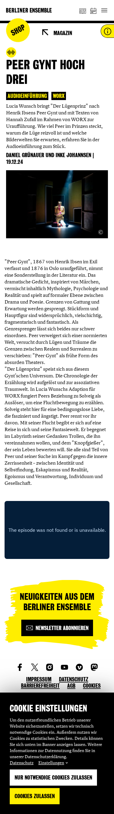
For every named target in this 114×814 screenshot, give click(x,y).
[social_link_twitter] (34, 667)
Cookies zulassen (35, 796)
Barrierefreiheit (40, 686)
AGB (71, 686)
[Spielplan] (94, 10)
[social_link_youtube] (64, 667)
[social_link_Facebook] (19, 667)
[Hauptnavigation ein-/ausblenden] (104, 10)
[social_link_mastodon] (94, 667)
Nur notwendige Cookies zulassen (53, 777)
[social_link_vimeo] (79, 667)
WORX (58, 96)
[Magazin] (83, 10)
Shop (18, 30)
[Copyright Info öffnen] (101, 232)
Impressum (38, 679)
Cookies (92, 686)
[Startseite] (29, 10)
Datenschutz (21, 762)
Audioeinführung (27, 96)
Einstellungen (51, 762)
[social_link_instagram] (49, 667)
